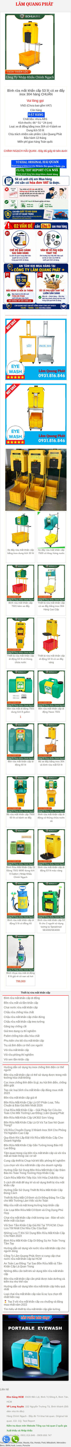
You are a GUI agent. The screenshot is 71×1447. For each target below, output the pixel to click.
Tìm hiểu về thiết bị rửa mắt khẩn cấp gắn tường (32, 1309)
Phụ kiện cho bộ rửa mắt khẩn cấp (24, 1040)
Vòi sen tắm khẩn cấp (16, 1059)
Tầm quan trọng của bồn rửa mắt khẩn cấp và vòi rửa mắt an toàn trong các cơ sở (35, 1154)
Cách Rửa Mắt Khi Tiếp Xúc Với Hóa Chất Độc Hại (34, 1177)
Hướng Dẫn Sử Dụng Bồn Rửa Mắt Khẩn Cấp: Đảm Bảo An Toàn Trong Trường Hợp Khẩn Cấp (34, 1171)
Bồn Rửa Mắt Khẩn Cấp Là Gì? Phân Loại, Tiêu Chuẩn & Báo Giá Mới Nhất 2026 (32, 1104)
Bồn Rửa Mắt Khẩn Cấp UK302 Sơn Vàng (29, 1117)
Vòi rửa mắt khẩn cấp (16, 1050)
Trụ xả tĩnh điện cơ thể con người (23, 1045)
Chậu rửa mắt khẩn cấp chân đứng (24, 1017)
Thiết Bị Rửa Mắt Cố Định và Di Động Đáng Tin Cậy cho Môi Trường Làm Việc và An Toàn (34, 1199)
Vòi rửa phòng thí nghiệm (19, 1054)
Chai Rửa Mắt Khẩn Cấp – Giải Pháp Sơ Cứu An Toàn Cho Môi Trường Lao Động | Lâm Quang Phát (34, 1111)
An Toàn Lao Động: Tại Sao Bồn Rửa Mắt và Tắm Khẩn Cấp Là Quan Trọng (33, 1265)
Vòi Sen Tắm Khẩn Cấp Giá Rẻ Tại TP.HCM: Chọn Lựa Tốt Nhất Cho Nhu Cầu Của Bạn (33, 1227)
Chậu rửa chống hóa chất (19, 1012)
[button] (39, 163)
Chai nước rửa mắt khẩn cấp (21, 1007)
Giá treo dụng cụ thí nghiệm (20, 1031)
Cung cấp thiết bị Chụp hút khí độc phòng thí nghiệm (34, 1160)
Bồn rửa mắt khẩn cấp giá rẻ (20, 1097)
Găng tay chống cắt (15, 1026)
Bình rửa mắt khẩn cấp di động (22, 998)
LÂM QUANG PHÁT (34, 4)
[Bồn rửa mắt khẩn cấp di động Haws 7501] (35, 1347)
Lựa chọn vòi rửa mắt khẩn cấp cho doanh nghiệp (33, 1165)
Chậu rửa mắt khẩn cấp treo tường (24, 1021)
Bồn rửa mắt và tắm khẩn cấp (21, 1002)
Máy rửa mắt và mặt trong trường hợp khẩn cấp (31, 1205)
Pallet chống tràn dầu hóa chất (21, 1035)
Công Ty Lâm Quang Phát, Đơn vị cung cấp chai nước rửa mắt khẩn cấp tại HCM (32, 1257)
